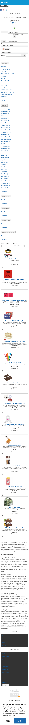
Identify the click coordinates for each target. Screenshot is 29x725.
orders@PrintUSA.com (14, 23)
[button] (4, 32)
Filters (3, 41)
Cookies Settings (8, 721)
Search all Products (18, 34)
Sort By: (15, 243)
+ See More (4, 101)
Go (14, 36)
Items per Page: (5, 243)
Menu (5, 2)
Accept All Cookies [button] (20, 721)
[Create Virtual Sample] (2, 267)
